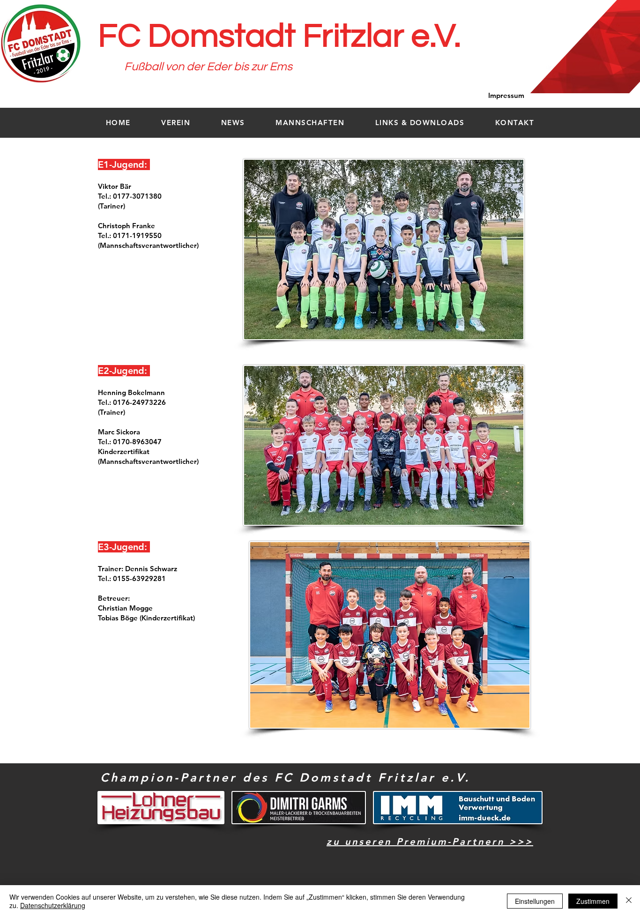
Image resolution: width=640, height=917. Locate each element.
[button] (176, 122)
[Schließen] (628, 901)
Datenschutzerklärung (52, 905)
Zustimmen (593, 901)
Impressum (506, 95)
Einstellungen (535, 901)
